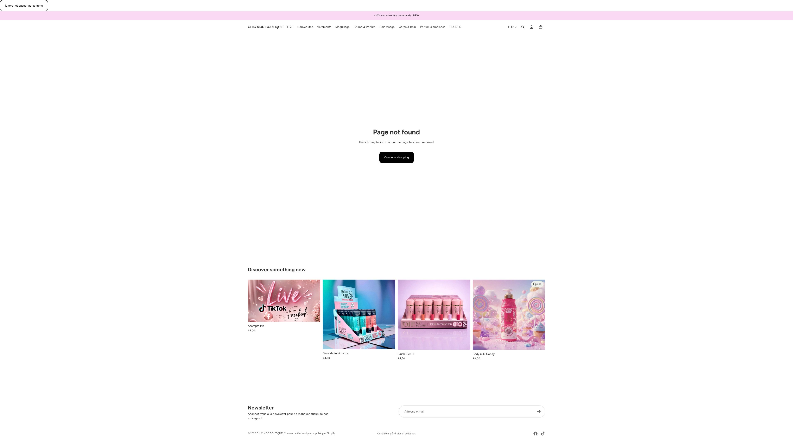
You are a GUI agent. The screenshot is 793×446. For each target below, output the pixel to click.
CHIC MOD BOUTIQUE (270, 433)
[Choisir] (389, 343)
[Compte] (531, 27)
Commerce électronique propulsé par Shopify (309, 433)
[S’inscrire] (539, 411)
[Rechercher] (522, 27)
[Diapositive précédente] (404, 314)
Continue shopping (396, 157)
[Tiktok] (542, 433)
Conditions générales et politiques (396, 433)
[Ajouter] (314, 315)
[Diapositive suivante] (464, 314)
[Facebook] (535, 433)
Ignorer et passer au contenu (24, 5)
